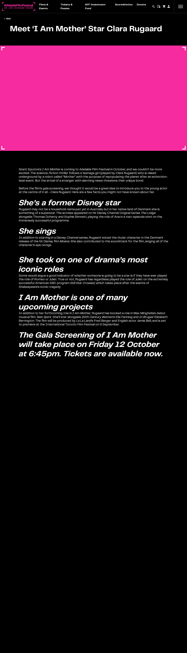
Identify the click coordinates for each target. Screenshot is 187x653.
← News (7, 18)
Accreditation (124, 4)
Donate (141, 4)
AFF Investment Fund (95, 6)
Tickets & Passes (67, 6)
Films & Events (43, 6)
